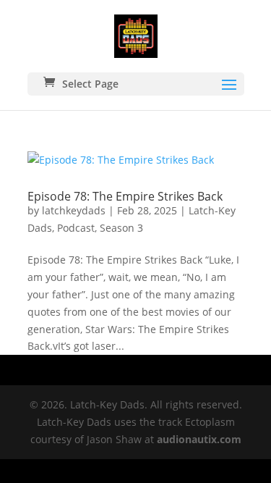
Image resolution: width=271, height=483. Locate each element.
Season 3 (121, 228)
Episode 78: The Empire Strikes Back (125, 196)
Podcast (76, 228)
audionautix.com (199, 439)
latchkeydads (74, 210)
